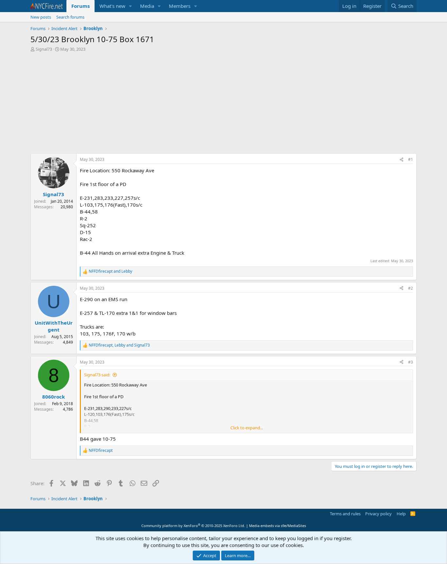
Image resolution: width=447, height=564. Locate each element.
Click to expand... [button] (246, 428)
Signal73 (44, 49)
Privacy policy (378, 514)
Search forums (70, 17)
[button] (130, 6)
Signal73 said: (97, 375)
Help (401, 514)
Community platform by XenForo (193, 525)
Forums (80, 6)
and (110, 271)
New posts (40, 17)
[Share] (401, 159)
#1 (410, 159)
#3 (410, 362)
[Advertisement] (223, 104)
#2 (410, 288)
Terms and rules (345, 514)
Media (147, 6)
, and (119, 345)
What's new (112, 6)
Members (179, 6)
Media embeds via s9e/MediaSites (277, 525)
